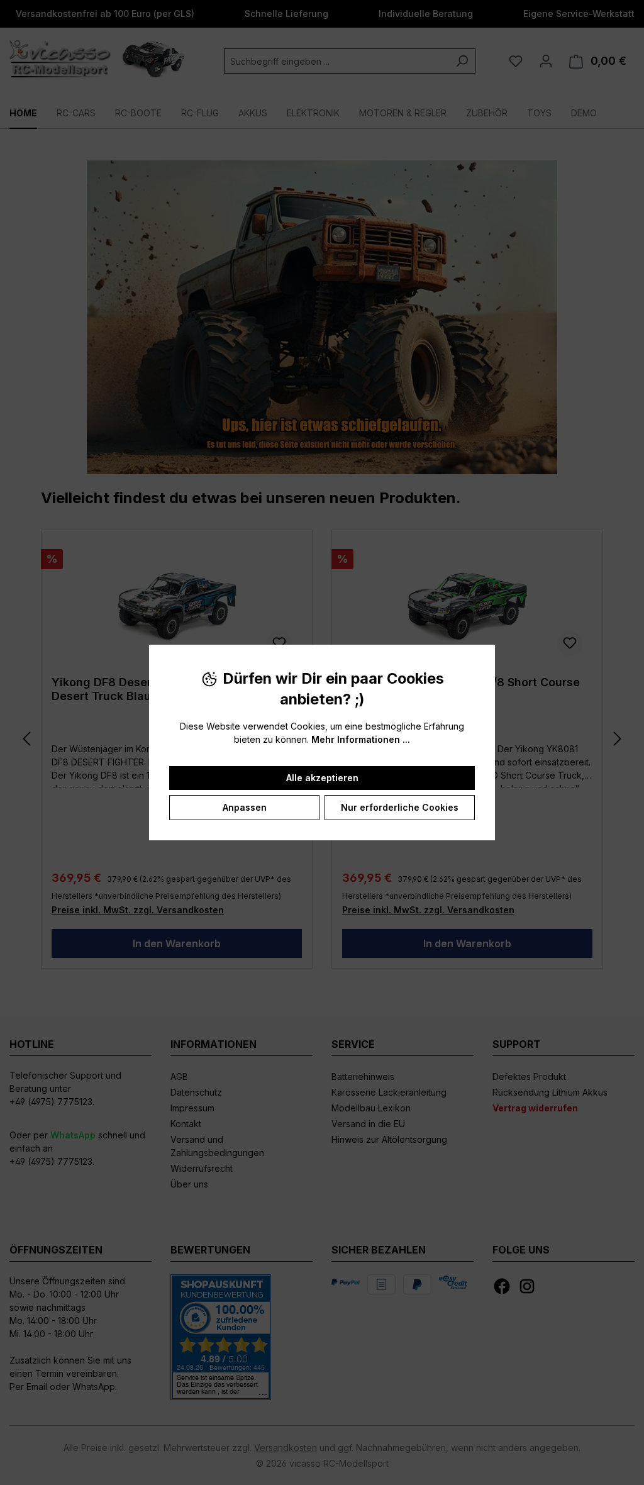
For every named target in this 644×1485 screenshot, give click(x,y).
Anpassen (245, 807)
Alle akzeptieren (322, 777)
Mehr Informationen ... (360, 739)
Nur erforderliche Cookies (399, 807)
